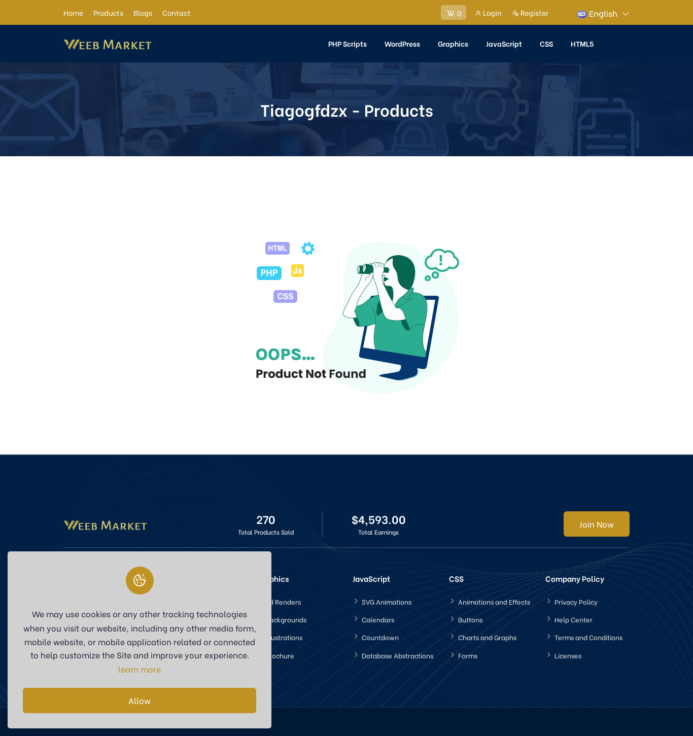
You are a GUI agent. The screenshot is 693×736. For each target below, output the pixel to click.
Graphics (453, 43)
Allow (139, 700)
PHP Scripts (347, 43)
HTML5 (582, 43)
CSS (546, 43)
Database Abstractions (397, 655)
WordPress (402, 43)
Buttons (470, 619)
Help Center (574, 619)
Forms (467, 655)
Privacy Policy (576, 601)
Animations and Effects (494, 601)
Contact (176, 12)
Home (73, 12)
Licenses (568, 655)
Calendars (378, 619)
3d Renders (283, 601)
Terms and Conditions (588, 637)
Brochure (279, 655)
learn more (139, 669)
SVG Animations (386, 601)
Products (108, 12)
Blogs (142, 12)
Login (491, 12)
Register (533, 12)
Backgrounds (285, 619)
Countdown (380, 637)
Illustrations (283, 637)
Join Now (596, 524)
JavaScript (504, 43)
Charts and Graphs (487, 637)
